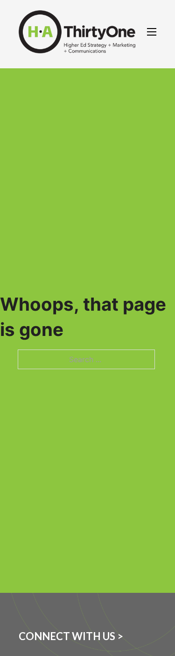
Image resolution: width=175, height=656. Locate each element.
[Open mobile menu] (151, 32)
